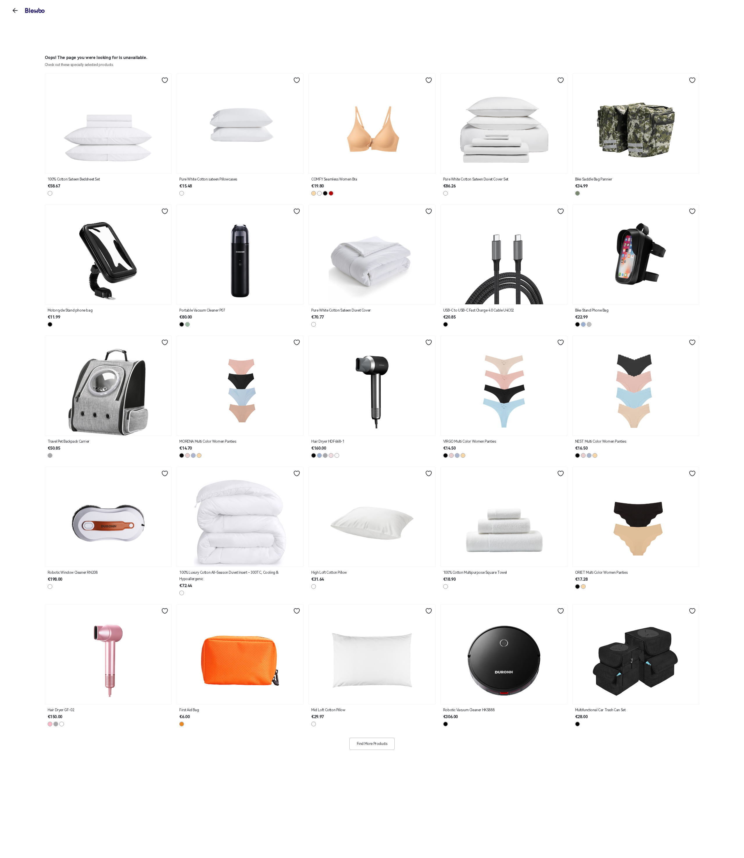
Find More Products (372, 744)
